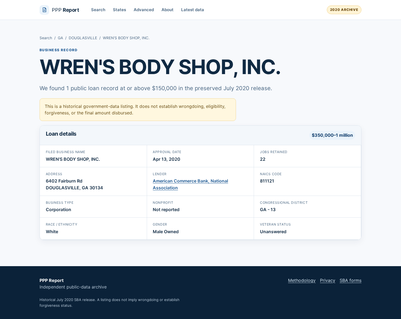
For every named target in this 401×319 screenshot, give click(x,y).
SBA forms (350, 280)
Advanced (144, 9)
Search (98, 9)
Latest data (192, 9)
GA (60, 38)
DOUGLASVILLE (83, 38)
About (167, 9)
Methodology (302, 280)
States (119, 9)
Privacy (327, 280)
